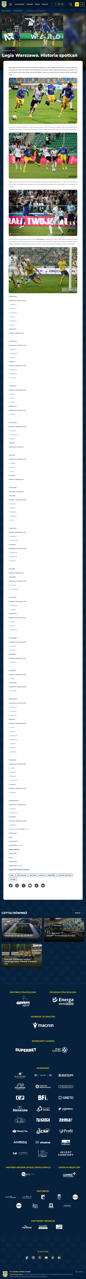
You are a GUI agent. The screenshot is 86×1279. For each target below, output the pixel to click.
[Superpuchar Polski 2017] (59, 4)
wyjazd (13, 879)
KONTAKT (45, 4)
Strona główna (6, 11)
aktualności (21, 875)
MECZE (37, 4)
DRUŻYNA (30, 4)
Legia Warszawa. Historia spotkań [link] (35, 11)
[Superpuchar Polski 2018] (62, 4)
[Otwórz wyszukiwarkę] (71, 4)
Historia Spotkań (65, 875)
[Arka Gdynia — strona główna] (4, 4)
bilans (41, 875)
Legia (12, 875)
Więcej (77, 913)
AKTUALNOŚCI (19, 4)
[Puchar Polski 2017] (56, 4)
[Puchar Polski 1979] (52, 4)
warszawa (51, 875)
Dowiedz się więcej (16, 1274)
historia (33, 875)
